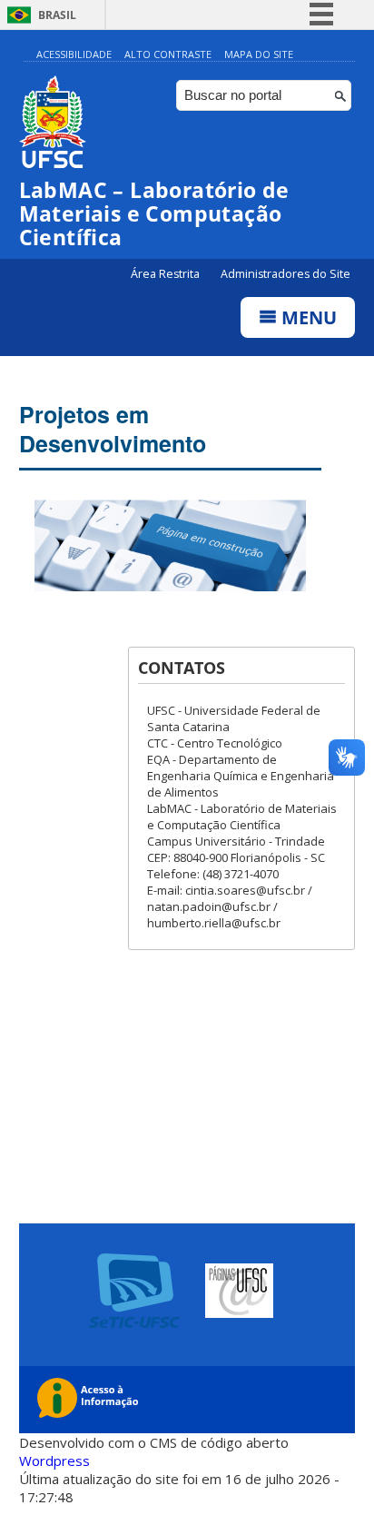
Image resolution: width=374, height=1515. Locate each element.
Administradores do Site (285, 274)
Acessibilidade (74, 54)
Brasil (57, 15)
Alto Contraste (168, 54)
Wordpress (54, 1460)
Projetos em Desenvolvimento (112, 429)
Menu (307, 317)
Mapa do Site (258, 54)
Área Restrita (166, 274)
